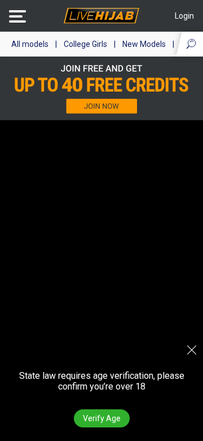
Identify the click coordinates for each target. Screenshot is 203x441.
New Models (144, 44)
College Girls (85, 44)
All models (29, 44)
